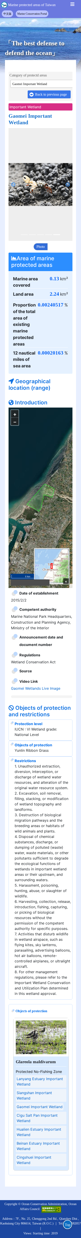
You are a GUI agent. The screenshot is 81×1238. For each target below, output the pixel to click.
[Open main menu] (72, 5)
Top (67, 1225)
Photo (40, 247)
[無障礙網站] (51, 1141)
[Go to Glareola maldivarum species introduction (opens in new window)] (41, 969)
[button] (13, 184)
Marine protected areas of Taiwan (32, 5)
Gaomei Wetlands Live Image (35, 620)
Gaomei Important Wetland (40, 1039)
